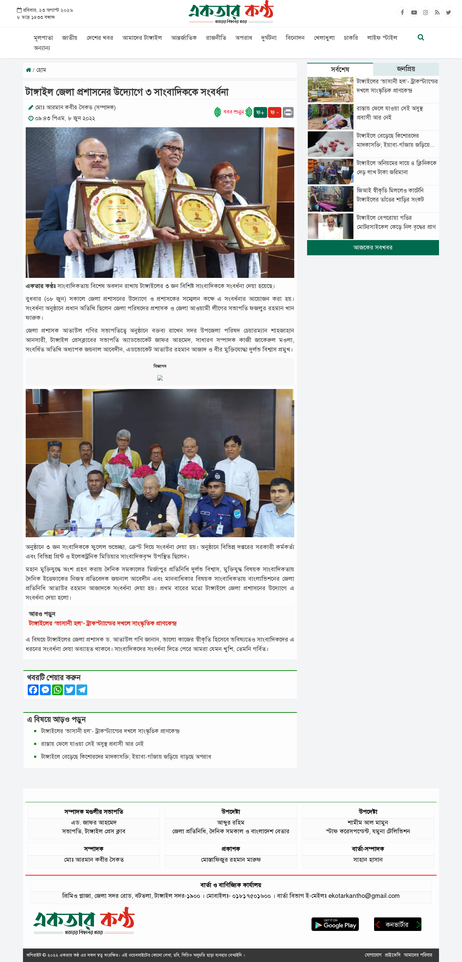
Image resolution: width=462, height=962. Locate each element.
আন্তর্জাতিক (184, 38)
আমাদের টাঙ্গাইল (142, 38)
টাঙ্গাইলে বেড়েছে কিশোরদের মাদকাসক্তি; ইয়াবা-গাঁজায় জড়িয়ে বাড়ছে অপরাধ (127, 756)
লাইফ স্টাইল (382, 38)
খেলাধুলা (324, 38)
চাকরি (351, 38)
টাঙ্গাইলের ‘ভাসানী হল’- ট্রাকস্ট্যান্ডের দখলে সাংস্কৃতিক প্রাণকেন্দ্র (104, 623)
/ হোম (38, 70)
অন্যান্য (42, 48)
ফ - (275, 112)
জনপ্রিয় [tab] (406, 69)
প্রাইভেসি (392, 955)
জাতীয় (69, 38)
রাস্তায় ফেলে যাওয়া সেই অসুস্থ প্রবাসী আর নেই (92, 744)
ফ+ (260, 112)
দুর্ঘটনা (269, 38)
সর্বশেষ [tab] (340, 70)
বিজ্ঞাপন (160, 366)
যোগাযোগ (373, 955)
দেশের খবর (100, 38)
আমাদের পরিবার (418, 955)
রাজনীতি (216, 38)
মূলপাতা (43, 38)
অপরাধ (243, 38)
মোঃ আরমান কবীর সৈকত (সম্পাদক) (75, 107)
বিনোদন (295, 38)
